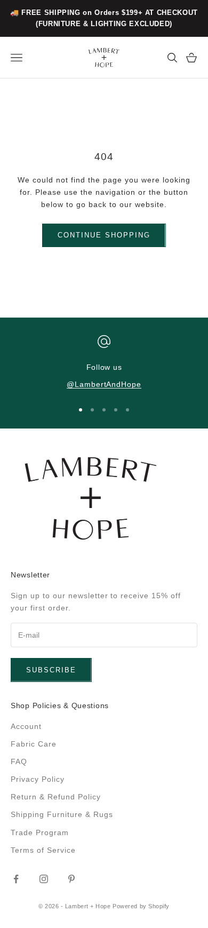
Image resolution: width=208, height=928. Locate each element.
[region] (104, 363)
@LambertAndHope (104, 384)
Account (26, 726)
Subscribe (51, 670)
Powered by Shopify (141, 906)
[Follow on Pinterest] (71, 879)
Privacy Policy (38, 779)
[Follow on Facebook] (16, 879)
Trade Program (40, 832)
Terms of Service (43, 850)
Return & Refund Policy (56, 796)
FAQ (19, 761)
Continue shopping (104, 235)
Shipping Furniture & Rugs (62, 814)
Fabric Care (34, 744)
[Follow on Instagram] (43, 879)
